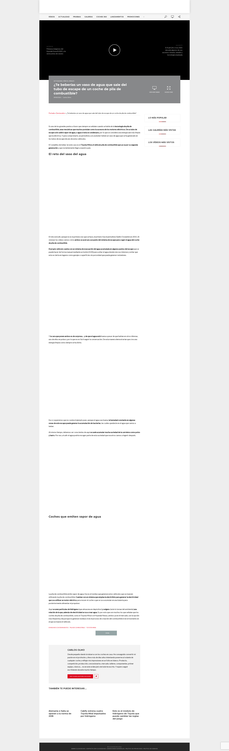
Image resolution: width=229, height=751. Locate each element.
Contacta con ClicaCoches (96, 748)
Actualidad (64, 17)
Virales (71, 81)
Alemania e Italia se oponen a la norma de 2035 (60, 713)
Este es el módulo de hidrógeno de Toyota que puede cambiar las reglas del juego (126, 715)
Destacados (60, 113)
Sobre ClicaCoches (78, 748)
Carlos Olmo (67, 97)
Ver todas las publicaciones (80, 676)
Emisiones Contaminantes (58, 627)
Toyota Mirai (91, 627)
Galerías (88, 17)
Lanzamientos (117, 17)
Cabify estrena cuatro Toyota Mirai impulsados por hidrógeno (93, 713)
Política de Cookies (150, 748)
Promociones (133, 17)
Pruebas (77, 17)
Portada (52, 113)
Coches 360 (101, 17)
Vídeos (52, 17)
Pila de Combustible (77, 627)
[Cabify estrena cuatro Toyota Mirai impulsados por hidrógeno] (94, 701)
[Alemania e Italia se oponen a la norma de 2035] (62, 701)
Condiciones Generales (115, 748)
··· (143, 17)
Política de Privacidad (134, 748)
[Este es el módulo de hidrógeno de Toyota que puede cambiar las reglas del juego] (126, 701)
